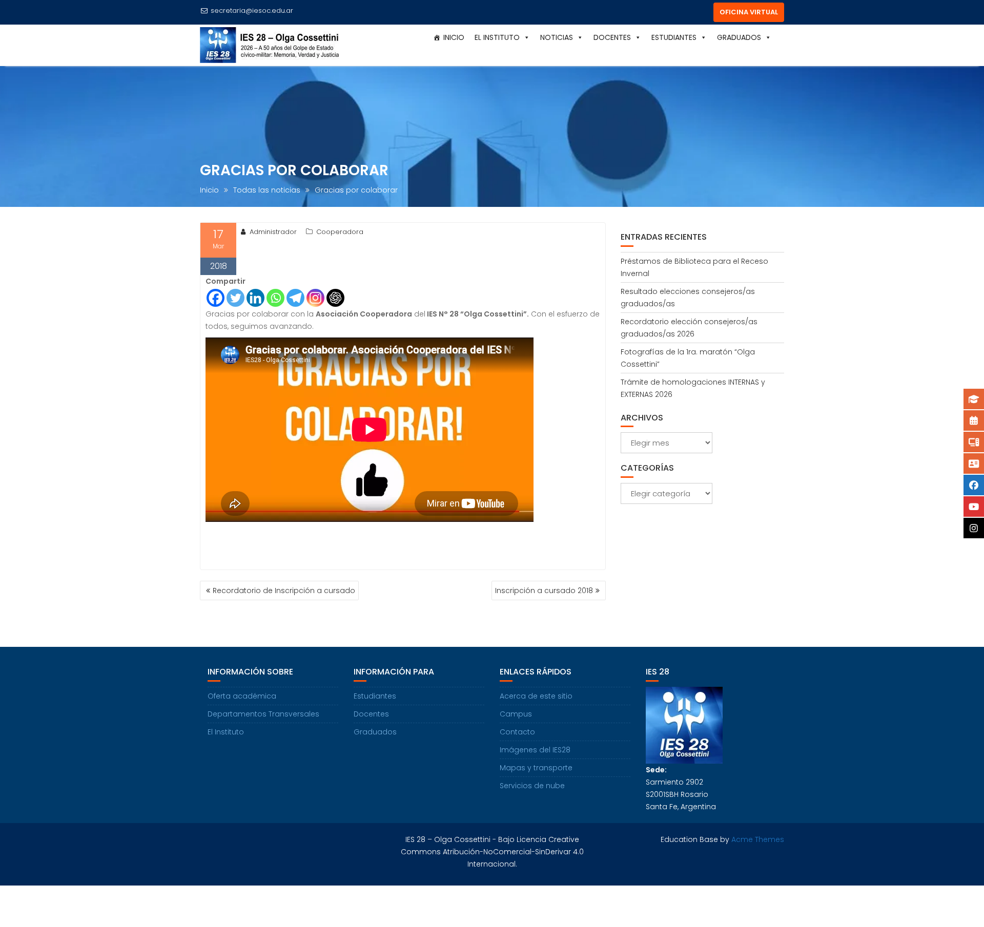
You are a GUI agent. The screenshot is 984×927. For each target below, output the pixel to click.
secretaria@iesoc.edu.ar (252, 10)
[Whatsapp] (275, 298)
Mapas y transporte (536, 768)
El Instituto (226, 732)
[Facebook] (215, 298)
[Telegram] (295, 298)
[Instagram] (315, 298)
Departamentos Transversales (263, 714)
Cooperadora (339, 232)
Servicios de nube (532, 786)
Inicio (453, 37)
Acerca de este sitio (536, 696)
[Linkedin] (255, 298)
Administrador (273, 232)
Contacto (517, 732)
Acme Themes (757, 839)
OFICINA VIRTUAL (749, 12)
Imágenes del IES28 (535, 750)
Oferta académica (242, 696)
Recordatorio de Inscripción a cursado (284, 590)
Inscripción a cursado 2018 (544, 590)
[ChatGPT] (335, 298)
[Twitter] (235, 298)
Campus (516, 714)
